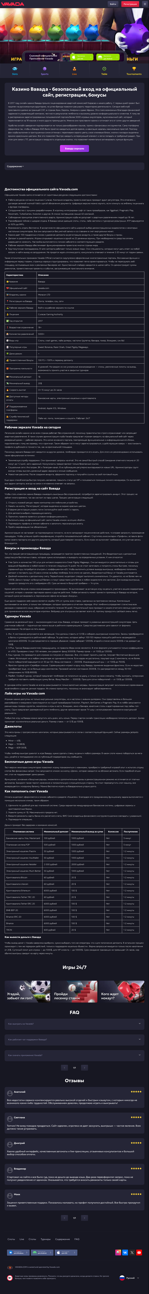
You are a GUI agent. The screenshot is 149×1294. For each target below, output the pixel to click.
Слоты (11, 1239)
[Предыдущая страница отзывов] (64, 1218)
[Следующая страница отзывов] (84, 1218)
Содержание (62, 1239)
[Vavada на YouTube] (139, 1252)
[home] (12, 4)
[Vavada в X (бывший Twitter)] (132, 1252)
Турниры (46, 1239)
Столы (32, 1239)
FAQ (76, 1239)
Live (22, 1239)
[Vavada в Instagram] (118, 1252)
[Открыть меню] (145, 4)
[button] (146, 36)
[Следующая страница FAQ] (84, 1068)
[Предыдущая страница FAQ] (64, 1068)
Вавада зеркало (74, 148)
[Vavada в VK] (125, 1252)
